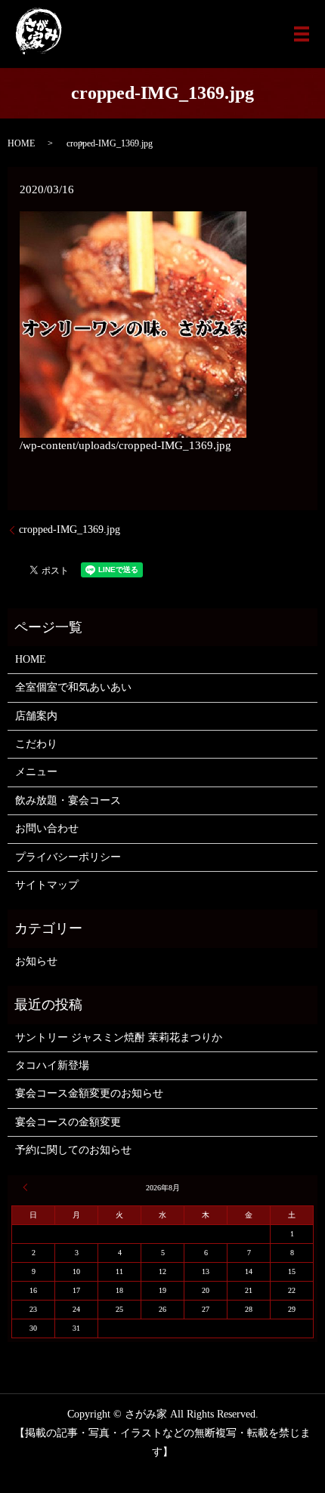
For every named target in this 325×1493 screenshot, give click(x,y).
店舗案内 (36, 716)
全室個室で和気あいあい (73, 687)
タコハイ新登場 (52, 1065)
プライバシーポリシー (68, 857)
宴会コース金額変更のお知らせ (89, 1093)
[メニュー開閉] (301, 34)
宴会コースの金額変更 (68, 1122)
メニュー (36, 771)
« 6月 (27, 1187)
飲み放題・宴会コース (68, 800)
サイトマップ (47, 885)
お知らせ (36, 961)
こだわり (36, 744)
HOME (21, 143)
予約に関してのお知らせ (73, 1150)
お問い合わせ (47, 828)
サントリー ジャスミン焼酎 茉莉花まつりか (118, 1037)
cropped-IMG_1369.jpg (69, 529)
